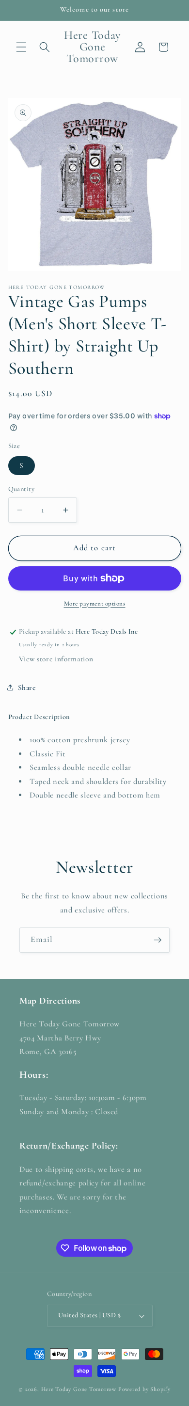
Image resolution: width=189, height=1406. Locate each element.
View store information (56, 659)
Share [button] (27, 687)
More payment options (95, 603)
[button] (21, 47)
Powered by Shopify (144, 1389)
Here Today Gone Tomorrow (78, 1389)
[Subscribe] (157, 940)
